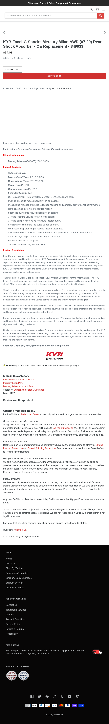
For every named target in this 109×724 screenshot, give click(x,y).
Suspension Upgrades (17, 573)
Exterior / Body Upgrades (19, 577)
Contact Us (11, 604)
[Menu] (104, 9)
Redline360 (58, 715)
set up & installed (61, 88)
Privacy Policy (13, 624)
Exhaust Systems (15, 582)
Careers (10, 614)
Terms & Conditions (16, 619)
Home (9, 558)
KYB (12, 393)
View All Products (15, 587)
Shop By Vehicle (14, 568)
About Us (10, 563)
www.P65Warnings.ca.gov (66, 365)
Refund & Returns (15, 629)
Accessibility (12, 633)
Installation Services (16, 609)
